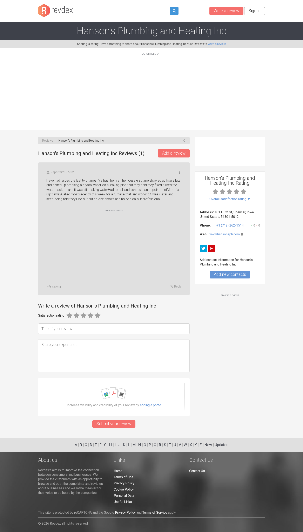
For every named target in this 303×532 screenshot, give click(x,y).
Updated (221, 445)
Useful (56, 287)
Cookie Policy (124, 489)
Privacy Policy (124, 483)
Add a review (174, 153)
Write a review (226, 10)
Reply (177, 286)
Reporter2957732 (62, 172)
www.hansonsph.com (224, 234)
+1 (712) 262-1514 (230, 225)
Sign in (255, 10)
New (208, 445)
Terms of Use (123, 477)
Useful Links (123, 502)
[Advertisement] (151, 89)
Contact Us (197, 471)
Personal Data (124, 496)
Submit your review (113, 423)
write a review (217, 44)
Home (118, 471)
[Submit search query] (174, 11)
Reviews (47, 140)
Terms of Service (154, 512)
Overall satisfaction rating (229, 199)
